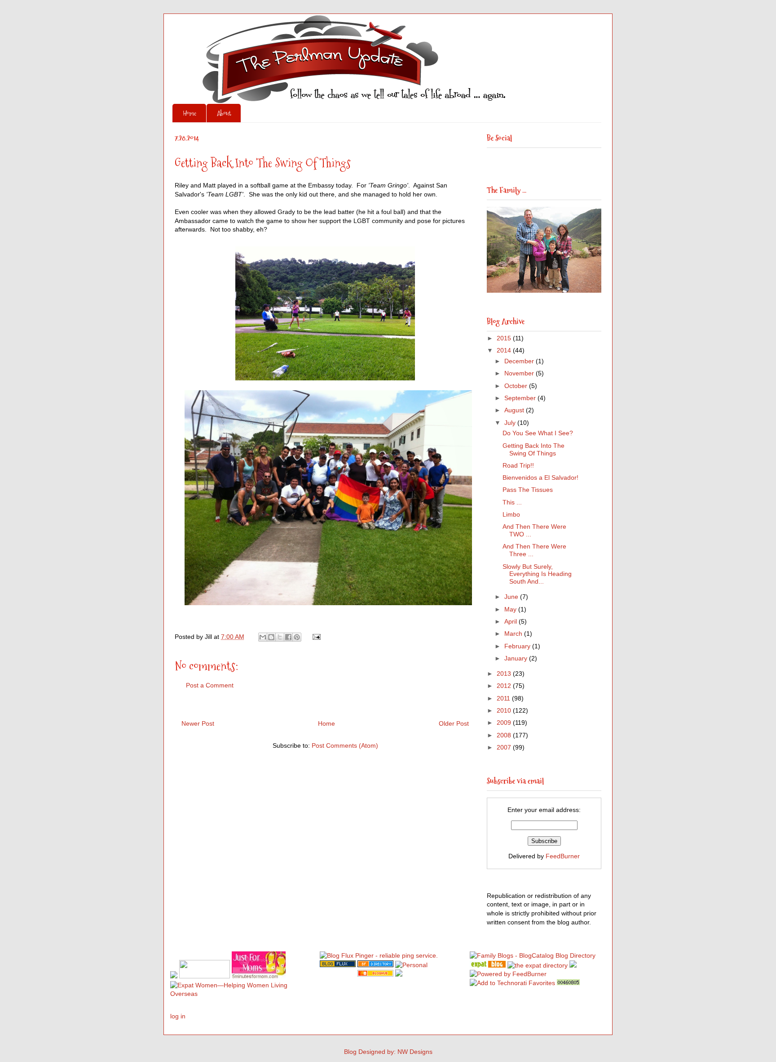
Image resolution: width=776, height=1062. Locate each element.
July (510, 422)
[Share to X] (279, 637)
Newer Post (197, 723)
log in (177, 1016)
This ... (512, 502)
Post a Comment (210, 685)
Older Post (454, 723)
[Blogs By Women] (573, 965)
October (516, 385)
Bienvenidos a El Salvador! (540, 477)
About (224, 113)
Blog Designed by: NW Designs (388, 1051)
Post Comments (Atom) (345, 745)
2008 (505, 735)
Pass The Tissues (528, 489)
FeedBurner (563, 856)
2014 (505, 350)
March (514, 633)
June (512, 596)
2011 (504, 698)
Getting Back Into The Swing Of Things (533, 449)
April (511, 621)
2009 (505, 722)
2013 (505, 673)
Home (189, 113)
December (520, 361)
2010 (505, 710)
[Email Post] (315, 636)
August (515, 410)
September (521, 398)
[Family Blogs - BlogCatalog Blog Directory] (532, 955)
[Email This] (262, 637)
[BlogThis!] (271, 637)
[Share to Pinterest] (296, 637)
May (511, 609)
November (520, 373)
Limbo (511, 514)
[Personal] (411, 964)
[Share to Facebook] (288, 637)
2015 (505, 338)
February (518, 646)
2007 (505, 747)
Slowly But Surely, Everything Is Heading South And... (537, 574)
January (516, 658)
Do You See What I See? (538, 433)
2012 (505, 685)
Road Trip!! (518, 465)
